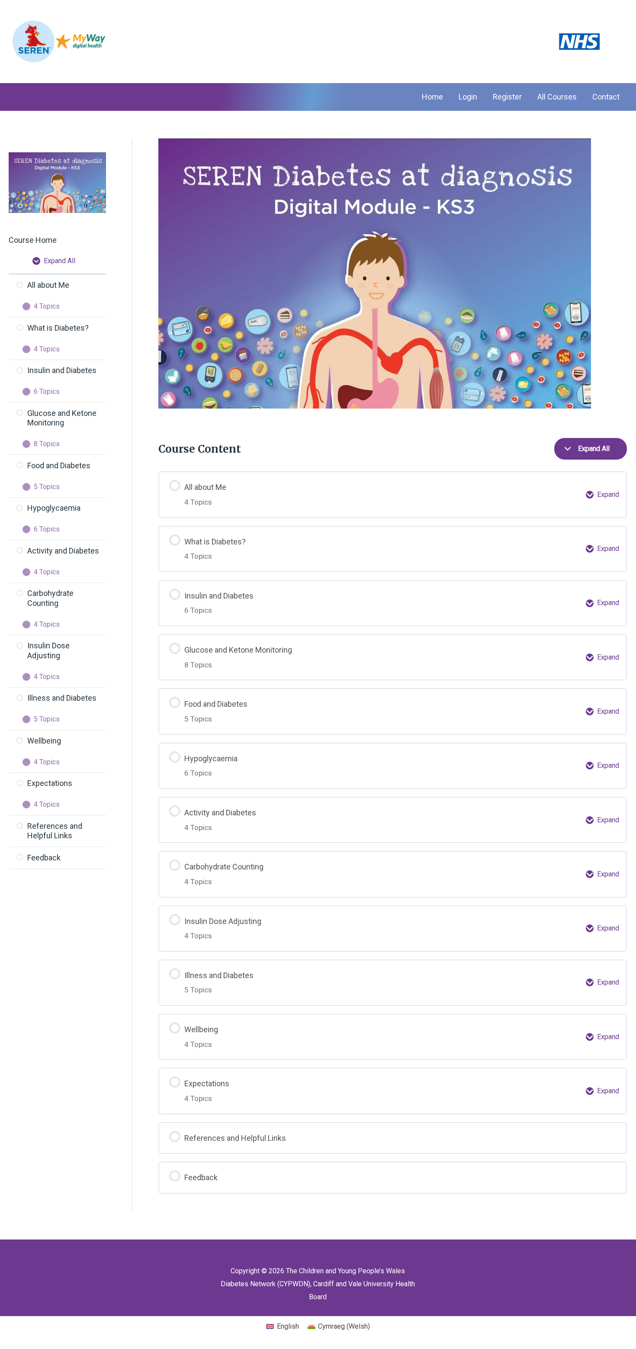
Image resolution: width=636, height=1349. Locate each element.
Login (468, 96)
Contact (606, 96)
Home (432, 96)
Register (507, 96)
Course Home (33, 240)
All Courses (557, 96)
